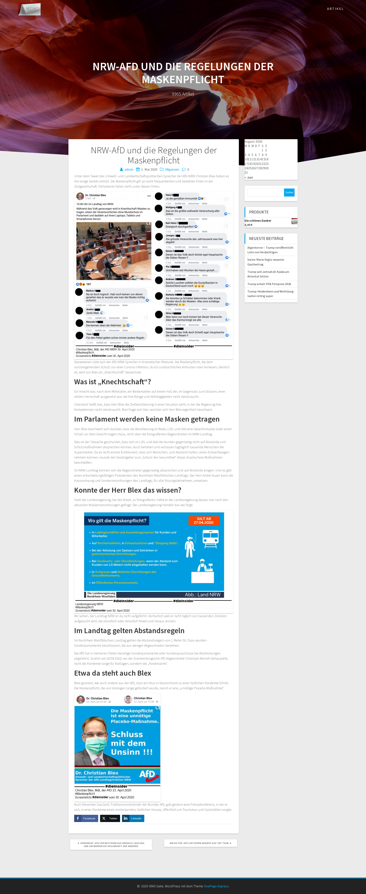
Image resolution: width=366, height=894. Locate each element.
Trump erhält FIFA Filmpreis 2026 (269, 284)
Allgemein (172, 169)
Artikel (335, 8)
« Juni (249, 177)
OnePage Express (216, 886)
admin (128, 169)
